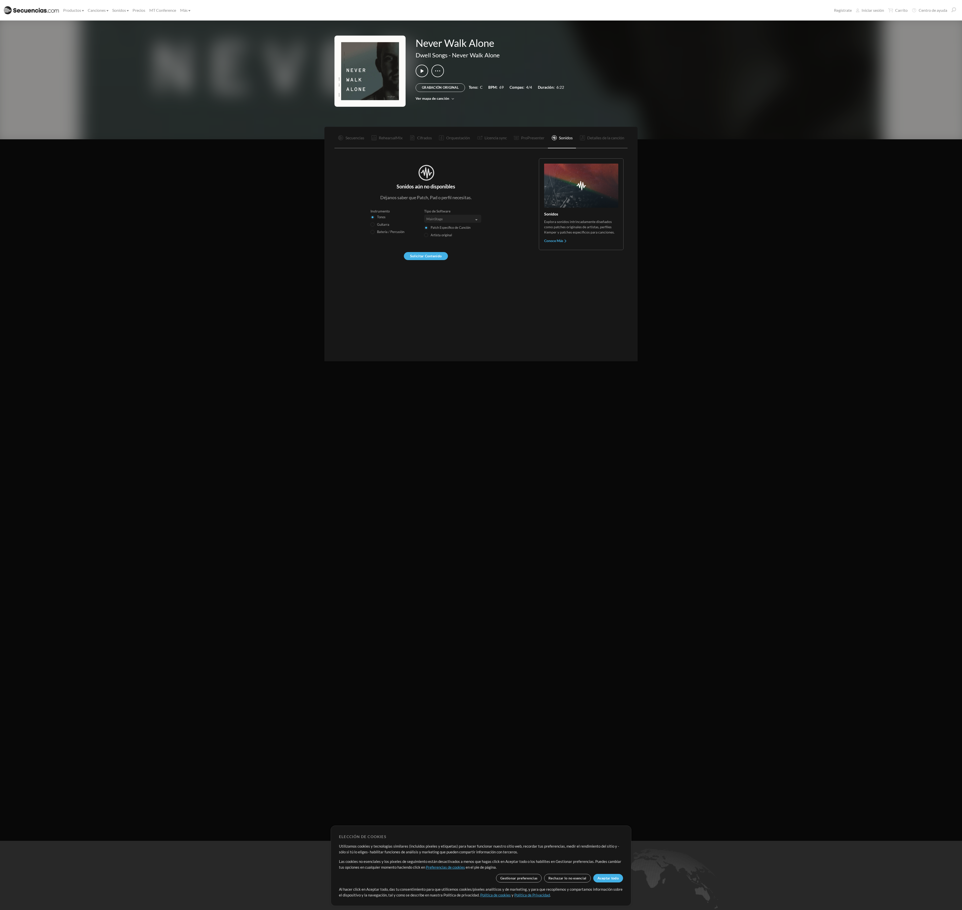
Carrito (901, 10)
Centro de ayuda (933, 10)
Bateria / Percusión (390, 232)
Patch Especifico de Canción (450, 227)
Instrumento (380, 211)
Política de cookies (495, 895)
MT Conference (162, 10)
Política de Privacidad (532, 895)
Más (184, 10)
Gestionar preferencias (518, 878)
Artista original (441, 235)
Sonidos (119, 10)
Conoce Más (554, 241)
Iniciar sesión (873, 10)
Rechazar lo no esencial (567, 878)
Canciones (97, 10)
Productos (72, 10)
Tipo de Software (437, 211)
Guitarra (383, 224)
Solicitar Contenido (426, 256)
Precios (139, 10)
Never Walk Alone (476, 55)
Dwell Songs (431, 55)
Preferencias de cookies (445, 867)
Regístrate (843, 10)
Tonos (381, 217)
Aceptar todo (608, 878)
